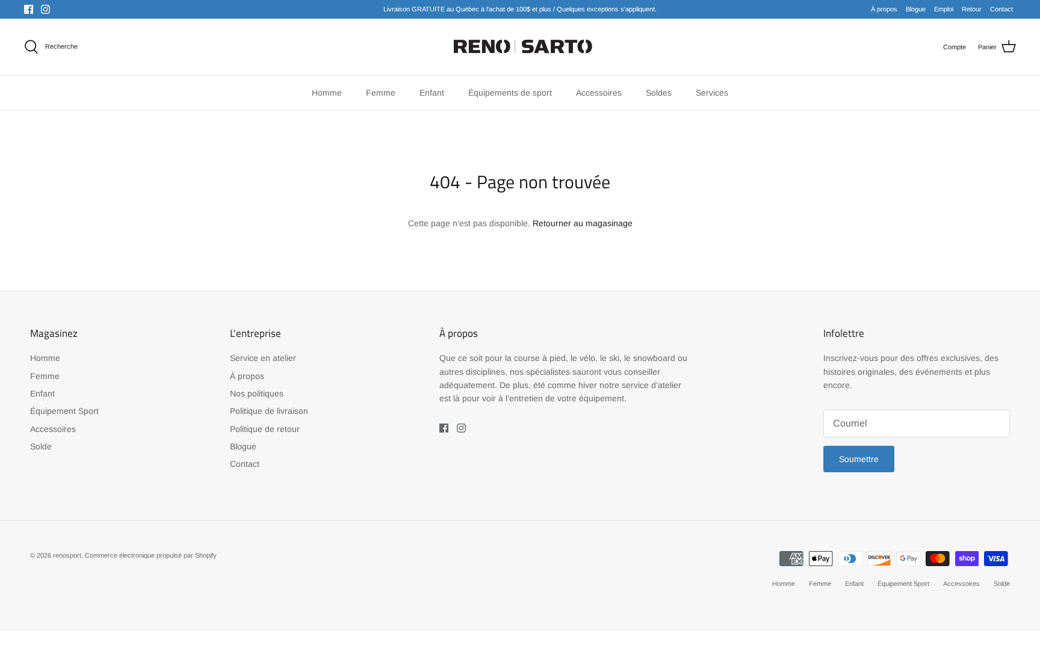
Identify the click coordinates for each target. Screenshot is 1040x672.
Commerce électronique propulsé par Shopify (151, 555)
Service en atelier (263, 358)
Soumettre (859, 459)
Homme (45, 358)
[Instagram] (45, 9)
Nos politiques (256, 393)
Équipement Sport (64, 411)
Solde (41, 446)
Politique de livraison (269, 411)
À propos (884, 9)
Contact (1001, 9)
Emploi (943, 9)
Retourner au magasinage (583, 223)
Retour (972, 9)
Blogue (916, 9)
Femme (45, 376)
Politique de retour (265, 429)
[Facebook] (28, 9)
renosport (67, 555)
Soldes (659, 92)
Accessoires (53, 429)
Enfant (42, 393)
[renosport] (520, 47)
